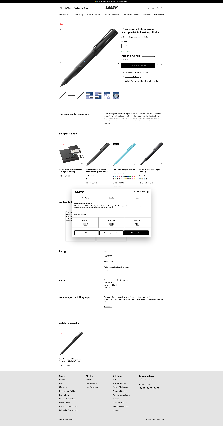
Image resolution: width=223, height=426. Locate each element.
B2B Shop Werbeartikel (68, 406)
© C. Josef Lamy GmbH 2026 (154, 419)
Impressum (117, 410)
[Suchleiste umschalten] (148, 8)
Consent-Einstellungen (66, 419)
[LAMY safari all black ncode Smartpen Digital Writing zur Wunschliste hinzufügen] (157, 65)
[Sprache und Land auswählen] (60, 8)
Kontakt (62, 379)
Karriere (89, 379)
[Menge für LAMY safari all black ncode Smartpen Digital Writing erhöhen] (130, 46)
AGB (114, 379)
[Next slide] (118, 63)
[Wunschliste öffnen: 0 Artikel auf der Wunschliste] (162, 8)
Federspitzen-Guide (67, 390)
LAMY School (64, 402)
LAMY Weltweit (92, 387)
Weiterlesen (108, 306)
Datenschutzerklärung (121, 394)
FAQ (61, 383)
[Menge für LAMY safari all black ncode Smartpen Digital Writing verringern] (123, 46)
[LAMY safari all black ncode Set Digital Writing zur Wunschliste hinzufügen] (81, 164)
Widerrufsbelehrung (120, 387)
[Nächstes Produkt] (165, 164)
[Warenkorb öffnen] (153, 8)
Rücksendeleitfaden (67, 398)
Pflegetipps (63, 387)
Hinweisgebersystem (120, 406)
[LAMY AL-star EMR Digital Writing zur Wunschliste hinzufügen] (161, 164)
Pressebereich (91, 383)
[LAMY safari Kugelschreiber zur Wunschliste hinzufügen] (134, 164)
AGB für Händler (119, 383)
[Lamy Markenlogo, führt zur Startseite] (111, 7)
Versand (116, 398)
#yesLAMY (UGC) (120, 402)
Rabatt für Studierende (68, 410)
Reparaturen (64, 394)
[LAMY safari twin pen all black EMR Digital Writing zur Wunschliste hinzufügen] (108, 164)
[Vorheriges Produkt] (57, 164)
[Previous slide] (60, 63)
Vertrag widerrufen (120, 390)
